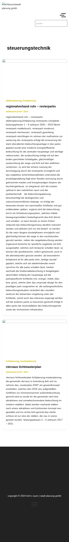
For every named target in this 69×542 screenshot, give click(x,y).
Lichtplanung (29, 100)
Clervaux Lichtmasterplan (23, 367)
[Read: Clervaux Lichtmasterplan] (34, 338)
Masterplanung (28, 361)
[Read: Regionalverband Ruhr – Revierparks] (34, 77)
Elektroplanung (13, 100)
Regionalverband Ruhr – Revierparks (31, 106)
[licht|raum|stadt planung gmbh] (14, 6)
